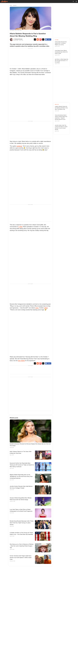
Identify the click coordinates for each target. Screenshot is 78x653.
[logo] (4, 1)
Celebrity (15, 5)
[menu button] (76, 1)
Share (49, 39)
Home (11, 5)
